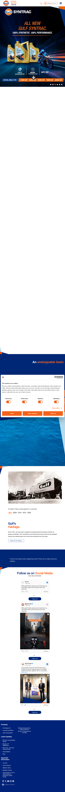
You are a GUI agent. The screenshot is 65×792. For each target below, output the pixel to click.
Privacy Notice (7, 768)
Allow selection (32, 413)
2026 (15, 513)
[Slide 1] (52, 84)
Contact (5, 766)
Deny (11, 413)
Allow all (53, 413)
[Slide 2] (55, 84)
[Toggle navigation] (61, 3)
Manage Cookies (7, 773)
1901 (10, 513)
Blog (4, 757)
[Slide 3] (57, 84)
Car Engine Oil (6, 731)
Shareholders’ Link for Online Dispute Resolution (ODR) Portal (9, 778)
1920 (29, 513)
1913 (24, 513)
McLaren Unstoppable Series (9, 744)
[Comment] (25, 593)
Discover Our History (16, 540)
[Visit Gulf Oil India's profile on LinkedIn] (23, 667)
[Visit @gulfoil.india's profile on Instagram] (23, 606)
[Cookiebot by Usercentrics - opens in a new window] (55, 377)
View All (57, 560)
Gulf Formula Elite (8, 736)
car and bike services (47, 102)
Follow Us (35, 600)
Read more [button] (24, 590)
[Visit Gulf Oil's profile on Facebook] (23, 582)
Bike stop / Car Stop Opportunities (8, 751)
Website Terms (7, 770)
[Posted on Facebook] (47, 583)
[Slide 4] (59, 84)
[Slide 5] (61, 84)
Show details (56, 408)
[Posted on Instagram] (47, 606)
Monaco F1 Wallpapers (6, 747)
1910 (19, 513)
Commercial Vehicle (8, 733)
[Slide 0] (50, 84)
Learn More (16, 118)
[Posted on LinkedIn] (47, 667)
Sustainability (6, 754)
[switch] (24, 402)
